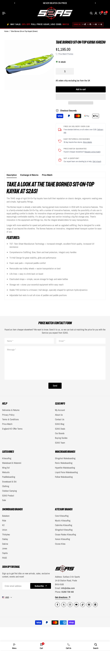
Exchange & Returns (29, 174)
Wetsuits (6, 472)
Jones (4, 548)
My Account (60, 410)
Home (6, 31)
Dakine (5, 543)
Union (4, 529)
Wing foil (6, 467)
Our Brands (59, 433)
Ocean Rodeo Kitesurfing (65, 534)
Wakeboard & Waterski (11, 462)
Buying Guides (61, 437)
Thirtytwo (6, 534)
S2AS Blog (59, 424)
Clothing (5, 486)
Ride (4, 520)
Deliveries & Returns (10, 410)
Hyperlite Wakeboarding (65, 467)
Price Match (47, 174)
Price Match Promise (65, 54)
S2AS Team (60, 442)
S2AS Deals (60, 428)
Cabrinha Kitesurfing (63, 525)
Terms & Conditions (10, 419)
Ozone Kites (60, 543)
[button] (81, 97)
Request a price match (92, 151)
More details (87, 142)
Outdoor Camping (9, 490)
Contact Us (59, 419)
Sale (4, 500)
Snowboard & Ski (9, 481)
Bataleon (5, 515)
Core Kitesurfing (61, 515)
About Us (59, 414)
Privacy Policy (8, 414)
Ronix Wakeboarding (63, 462)
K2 (3, 525)
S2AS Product (8, 495)
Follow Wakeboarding (64, 476)
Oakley (5, 539)
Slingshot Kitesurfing (63, 529)
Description (12, 174)
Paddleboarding (8, 476)
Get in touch (97, 161)
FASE (4, 557)
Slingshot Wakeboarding (65, 458)
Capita (5, 553)
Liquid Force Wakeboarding (66, 472)
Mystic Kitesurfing (62, 520)
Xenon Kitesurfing (62, 539)
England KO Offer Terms (12, 428)
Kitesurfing (6, 458)
